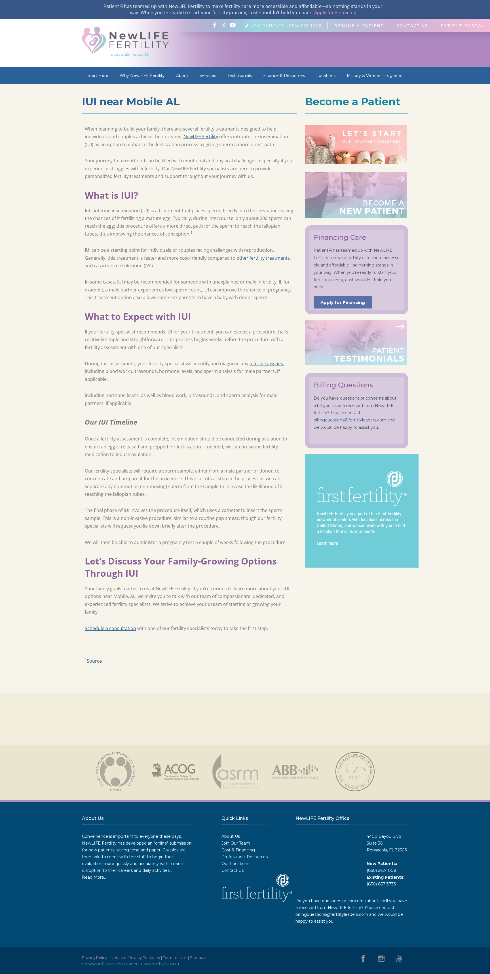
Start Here (98, 75)
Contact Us (232, 870)
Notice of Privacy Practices (135, 957)
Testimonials (239, 75)
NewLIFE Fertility (200, 136)
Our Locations (235, 863)
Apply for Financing (335, 12)
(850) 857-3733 (381, 884)
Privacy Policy (94, 957)
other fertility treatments (263, 258)
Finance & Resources (284, 75)
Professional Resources (244, 856)
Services (208, 75)
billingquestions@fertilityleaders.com (350, 420)
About (182, 75)
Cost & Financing (238, 850)
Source (94, 661)
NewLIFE (172, 964)
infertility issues (266, 363)
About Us (230, 836)
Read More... (94, 877)
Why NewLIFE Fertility (142, 75)
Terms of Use (175, 957)
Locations (325, 75)
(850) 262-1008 (381, 870)
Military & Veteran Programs (374, 75)
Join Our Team (235, 843)
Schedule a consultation (110, 628)
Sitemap (198, 957)
